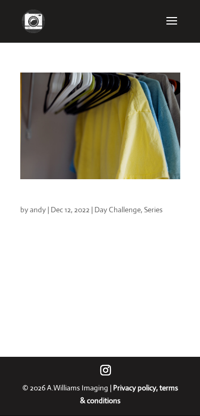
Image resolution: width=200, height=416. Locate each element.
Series (153, 209)
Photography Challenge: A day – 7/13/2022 (99, 199)
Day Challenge (117, 209)
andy (38, 209)
